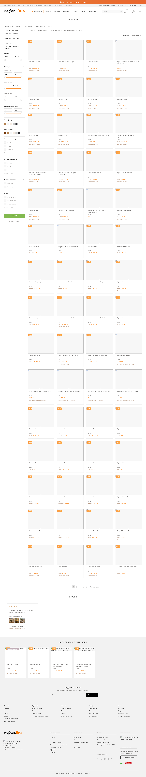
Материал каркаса (10, 159)
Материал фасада (10, 139)
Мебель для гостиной (12, 36)
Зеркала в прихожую (69, 30)
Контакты (69, 5)
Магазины (76, 740)
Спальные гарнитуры (11, 30)
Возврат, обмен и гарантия (58, 745)
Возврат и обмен (43, 5)
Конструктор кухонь (124, 716)
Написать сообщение (129, 757)
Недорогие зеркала (43, 30)
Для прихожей (93, 713)
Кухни (83, 11)
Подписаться (92, 695)
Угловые (6, 711)
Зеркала (7, 49)
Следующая (94, 587)
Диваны (48, 11)
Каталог (52, 737)
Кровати (57, 11)
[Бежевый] (11, 124)
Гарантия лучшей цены (80, 742)
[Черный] (16, 124)
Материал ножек (9, 180)
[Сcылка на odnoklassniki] (101, 759)
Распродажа (92, 11)
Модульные (121, 711)
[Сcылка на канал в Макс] (105, 759)
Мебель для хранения (12, 46)
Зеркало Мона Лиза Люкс (17, 628)
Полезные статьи (59, 5)
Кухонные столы (123, 713)
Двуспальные (36, 713)
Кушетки (6, 713)
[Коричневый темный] (5, 133)
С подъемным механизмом (40, 716)
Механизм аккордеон (11, 718)
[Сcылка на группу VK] (98, 759)
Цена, (7, 53)
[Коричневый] (5, 124)
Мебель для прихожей (12, 38)
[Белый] (8, 124)
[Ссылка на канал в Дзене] (108, 759)
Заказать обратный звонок (106, 5)
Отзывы (52, 752)
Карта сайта (77, 747)
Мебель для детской (11, 33)
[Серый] (14, 124)
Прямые (6, 708)
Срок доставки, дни (11, 106)
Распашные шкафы (95, 711)
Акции (51, 5)
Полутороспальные (38, 711)
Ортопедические (9, 721)
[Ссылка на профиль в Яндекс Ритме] (112, 759)
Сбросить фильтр (14, 221)
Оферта (52, 750)
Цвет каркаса (8, 129)
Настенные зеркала (56, 30)
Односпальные (37, 708)
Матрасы (66, 11)
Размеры (7, 67)
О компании (21, 5)
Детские (63, 713)
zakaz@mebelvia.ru (103, 742)
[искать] (121, 11)
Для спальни (93, 716)
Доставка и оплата (31, 5)
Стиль (6, 193)
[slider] (5, 60)
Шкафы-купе (93, 708)
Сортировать (135, 35)
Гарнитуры (121, 708)
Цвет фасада (8, 120)
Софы (6, 716)
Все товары (38, 11)
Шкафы (75, 11)
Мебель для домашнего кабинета (12, 42)
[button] (70, 96)
